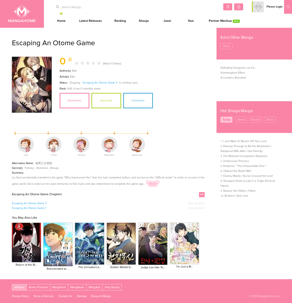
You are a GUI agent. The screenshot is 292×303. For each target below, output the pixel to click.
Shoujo (144, 20)
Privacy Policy (20, 296)
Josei (167, 20)
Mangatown (77, 287)
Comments (138, 100)
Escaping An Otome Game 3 (100, 82)
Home (61, 20)
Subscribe (106, 100)
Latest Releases (90, 20)
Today (226, 119)
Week (241, 119)
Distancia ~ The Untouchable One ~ (245, 166)
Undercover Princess (236, 161)
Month (255, 119)
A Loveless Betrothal (233, 77)
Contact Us (65, 296)
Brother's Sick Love (236, 195)
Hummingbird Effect (232, 72)
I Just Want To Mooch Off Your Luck (245, 141)
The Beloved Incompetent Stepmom (245, 156)
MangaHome (22, 14)
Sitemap (82, 296)
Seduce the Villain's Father (239, 190)
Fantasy (29, 168)
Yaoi (191, 20)
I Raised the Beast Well (237, 171)
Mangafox (94, 287)
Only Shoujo (112, 287)
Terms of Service (43, 296)
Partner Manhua (224, 20)
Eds (74, 70)
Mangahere (59, 287)
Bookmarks (74, 100)
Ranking (120, 20)
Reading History (288, 7)
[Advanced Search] (227, 6)
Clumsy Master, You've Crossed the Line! (248, 176)
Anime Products (38, 287)
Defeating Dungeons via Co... (238, 67)
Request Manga (101, 296)
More (153, 184)
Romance (42, 168)
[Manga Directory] (238, 6)
